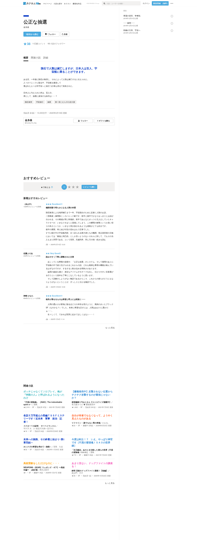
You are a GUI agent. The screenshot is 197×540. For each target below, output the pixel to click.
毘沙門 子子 (77, 473)
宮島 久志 (58, 446)
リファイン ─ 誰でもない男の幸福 (86, 422)
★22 (73, 425)
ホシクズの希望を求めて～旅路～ (37, 446)
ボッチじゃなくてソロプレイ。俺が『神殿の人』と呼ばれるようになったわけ (43, 394)
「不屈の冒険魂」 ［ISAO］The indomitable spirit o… (42, 403)
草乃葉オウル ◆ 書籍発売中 (83, 404)
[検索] (104, 3)
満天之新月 (44, 469)
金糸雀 (26, 27)
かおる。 (106, 422)
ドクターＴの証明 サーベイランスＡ (39, 425)
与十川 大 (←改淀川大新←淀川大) (38, 428)
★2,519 (26, 407)
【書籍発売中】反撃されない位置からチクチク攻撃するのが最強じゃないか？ (92, 394)
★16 (25, 431)
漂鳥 (35, 404)
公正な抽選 (35, 21)
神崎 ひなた (28, 295)
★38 (73, 476)
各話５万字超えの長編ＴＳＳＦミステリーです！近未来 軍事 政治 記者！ (43, 418)
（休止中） (28, 204)
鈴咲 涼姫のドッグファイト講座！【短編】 (90, 470)
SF (33, 407)
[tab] (26, 58)
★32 (25, 449)
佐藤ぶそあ (28, 253)
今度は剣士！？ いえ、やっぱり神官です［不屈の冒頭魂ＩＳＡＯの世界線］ (92, 442)
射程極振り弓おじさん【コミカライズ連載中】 (91, 402)
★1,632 (75, 407)
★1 (24, 473)
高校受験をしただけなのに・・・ (41, 463)
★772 (74, 455)
